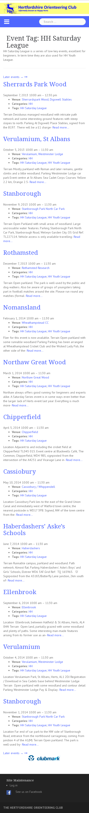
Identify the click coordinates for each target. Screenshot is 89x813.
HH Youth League (59, 163)
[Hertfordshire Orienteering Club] (44, 8)
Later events (13, 77)
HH (31, 104)
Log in (13, 785)
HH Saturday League (33, 108)
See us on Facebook (29, 792)
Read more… (60, 127)
